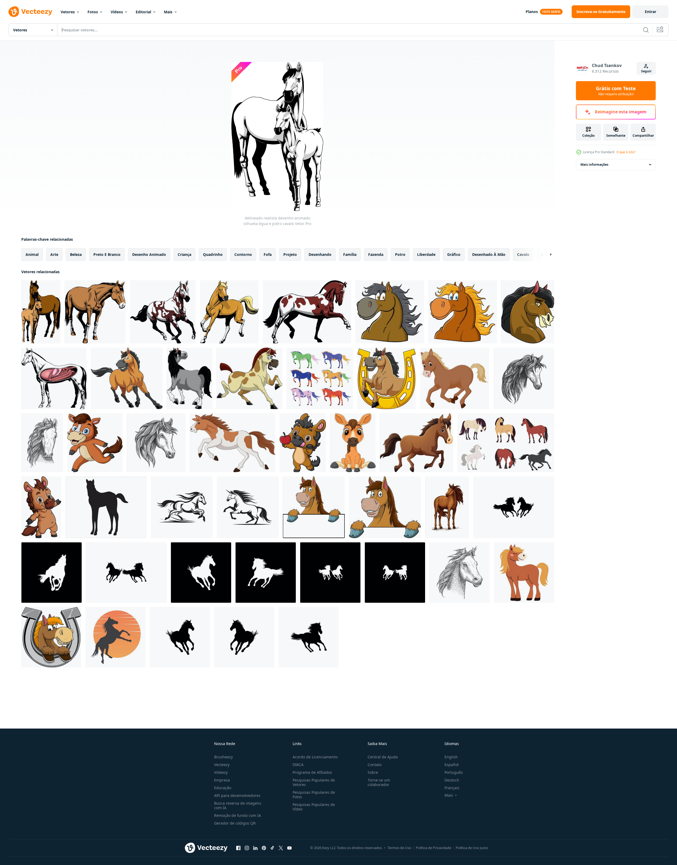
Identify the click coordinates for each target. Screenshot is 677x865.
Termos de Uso (399, 847)
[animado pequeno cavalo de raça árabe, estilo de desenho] (459, 572)
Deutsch (452, 780)
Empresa (222, 780)
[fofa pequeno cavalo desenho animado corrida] (95, 442)
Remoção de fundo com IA (237, 815)
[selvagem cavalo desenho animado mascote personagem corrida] (127, 378)
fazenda (375, 254)
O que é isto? (625, 152)
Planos (532, 11)
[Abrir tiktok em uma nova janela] (272, 848)
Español (452, 764)
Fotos (93, 11)
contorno (243, 254)
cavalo (523, 254)
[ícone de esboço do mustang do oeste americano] (42, 442)
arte (54, 254)
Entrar (650, 11)
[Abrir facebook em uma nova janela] (238, 848)
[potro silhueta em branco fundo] (106, 507)
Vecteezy (222, 764)
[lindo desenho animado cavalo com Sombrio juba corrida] (163, 311)
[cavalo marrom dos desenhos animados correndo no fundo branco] (416, 442)
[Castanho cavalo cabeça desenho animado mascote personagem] (389, 311)
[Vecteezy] (30, 11)
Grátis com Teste (616, 90)
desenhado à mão (488, 254)
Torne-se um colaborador (379, 782)
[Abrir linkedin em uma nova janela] (255, 848)
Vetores (68, 11)
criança (184, 254)
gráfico (453, 254)
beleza (76, 254)
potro (400, 254)
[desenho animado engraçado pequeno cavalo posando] (41, 507)
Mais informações (594, 164)
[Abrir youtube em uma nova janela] (289, 848)
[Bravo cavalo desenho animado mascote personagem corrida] (249, 378)
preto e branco (107, 254)
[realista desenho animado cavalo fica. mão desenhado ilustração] (95, 311)
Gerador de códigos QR (235, 823)
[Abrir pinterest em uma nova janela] (264, 848)
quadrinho (213, 254)
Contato (374, 764)
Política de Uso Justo (472, 847)
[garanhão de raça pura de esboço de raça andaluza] (156, 442)
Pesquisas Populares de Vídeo (314, 807)
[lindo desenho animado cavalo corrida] (307, 311)
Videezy (221, 772)
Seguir (646, 71)
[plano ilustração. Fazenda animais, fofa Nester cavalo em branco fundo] (524, 572)
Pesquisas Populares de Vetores (314, 782)
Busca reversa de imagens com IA (237, 805)
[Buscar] (646, 30)
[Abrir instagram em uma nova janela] (247, 848)
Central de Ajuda (383, 756)
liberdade (426, 254)
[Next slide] (546, 254)
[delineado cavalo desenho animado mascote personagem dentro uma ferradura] (386, 378)
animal (32, 254)
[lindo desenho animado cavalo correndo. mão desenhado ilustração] (229, 311)
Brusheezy (223, 756)
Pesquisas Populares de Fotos (314, 794)
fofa (268, 254)
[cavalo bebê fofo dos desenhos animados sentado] (353, 442)
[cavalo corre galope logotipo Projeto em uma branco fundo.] (182, 507)
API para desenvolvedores (237, 795)
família (349, 254)
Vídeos (117, 11)
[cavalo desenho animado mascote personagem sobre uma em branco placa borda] (314, 507)
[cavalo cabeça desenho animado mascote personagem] (462, 311)
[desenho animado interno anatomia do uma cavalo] (53, 378)
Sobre (373, 772)
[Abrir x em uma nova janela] (281, 848)
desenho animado (149, 254)
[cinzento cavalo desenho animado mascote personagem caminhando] (189, 378)
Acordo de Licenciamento (315, 756)
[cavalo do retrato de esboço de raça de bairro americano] (523, 378)
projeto (290, 254)
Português (454, 772)
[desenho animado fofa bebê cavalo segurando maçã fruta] (303, 442)
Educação (222, 787)
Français (452, 787)
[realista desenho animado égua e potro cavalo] (40, 311)
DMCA (298, 764)
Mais (168, 11)
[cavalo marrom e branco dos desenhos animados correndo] (232, 442)
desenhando (320, 254)
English (451, 756)
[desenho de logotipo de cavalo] (115, 637)
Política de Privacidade (433, 847)
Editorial (143, 11)
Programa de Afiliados (312, 772)
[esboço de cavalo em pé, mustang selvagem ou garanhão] (447, 507)
